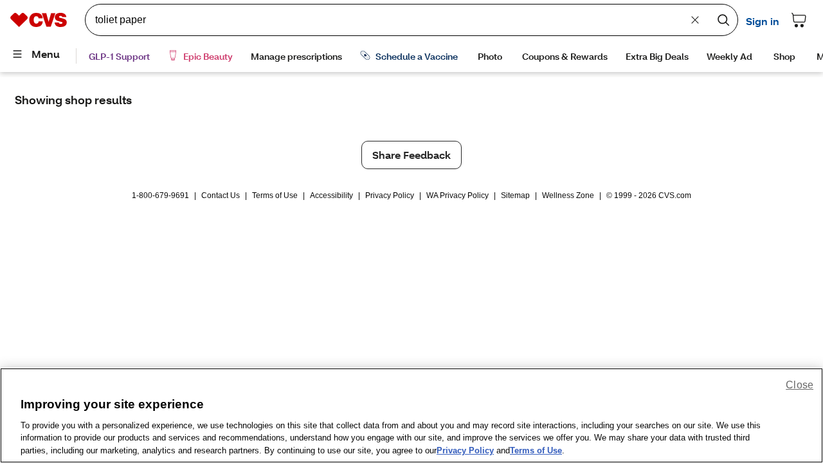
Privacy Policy (389, 195)
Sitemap (515, 195)
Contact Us (220, 195)
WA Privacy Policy (457, 195)
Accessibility (331, 195)
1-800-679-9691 (160, 195)
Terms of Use (275, 195)
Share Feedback (411, 154)
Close (799, 384)
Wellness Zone (568, 195)
